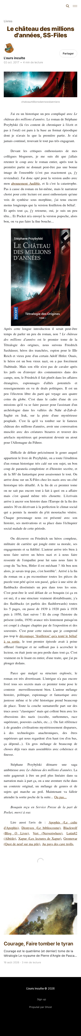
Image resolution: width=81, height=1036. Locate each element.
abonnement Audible (25, 183)
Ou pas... (60, 797)
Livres (8, 21)
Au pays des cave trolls (57, 844)
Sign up (41, 999)
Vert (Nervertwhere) (47, 833)
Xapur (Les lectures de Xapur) (39, 838)
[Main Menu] (75, 6)
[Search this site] (68, 6)
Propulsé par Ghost (40, 1006)
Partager (68, 53)
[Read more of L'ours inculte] (9, 48)
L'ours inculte (17, 6)
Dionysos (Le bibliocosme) (40, 827)
